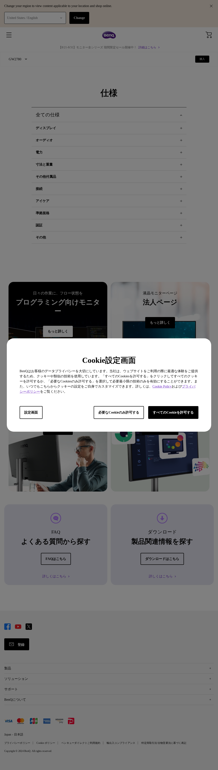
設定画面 (31, 412)
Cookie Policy (162, 386)
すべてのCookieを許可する (173, 412)
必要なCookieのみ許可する (118, 412)
